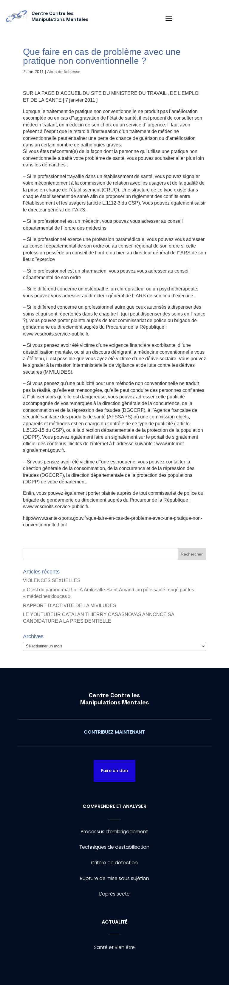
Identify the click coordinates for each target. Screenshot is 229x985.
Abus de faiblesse (64, 71)
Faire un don (114, 771)
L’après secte (114, 893)
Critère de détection (114, 862)
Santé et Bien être (114, 947)
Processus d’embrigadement (114, 831)
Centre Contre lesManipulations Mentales (114, 698)
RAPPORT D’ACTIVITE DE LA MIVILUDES (69, 605)
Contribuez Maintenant (114, 732)
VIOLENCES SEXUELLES (52, 580)
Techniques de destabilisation (114, 847)
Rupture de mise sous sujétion (114, 878)
